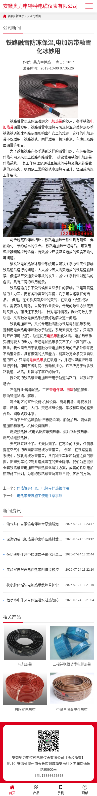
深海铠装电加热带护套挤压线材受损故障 (34, 539)
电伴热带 (36, 360)
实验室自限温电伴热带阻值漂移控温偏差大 (34, 570)
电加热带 (55, 121)
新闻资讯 (22, 16)
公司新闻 (35, 16)
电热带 (52, 336)
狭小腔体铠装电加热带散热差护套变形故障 (34, 585)
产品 (36, 793)
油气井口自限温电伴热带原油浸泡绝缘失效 (34, 524)
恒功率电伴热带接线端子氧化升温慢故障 (34, 554)
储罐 (70, 390)
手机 (60, 793)
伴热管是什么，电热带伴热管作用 (43, 488)
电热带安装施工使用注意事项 (39, 496)
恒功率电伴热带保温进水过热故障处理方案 (34, 600)
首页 (11, 16)
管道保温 (56, 390)
